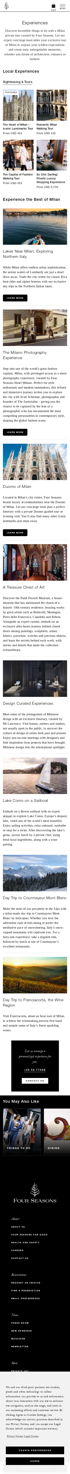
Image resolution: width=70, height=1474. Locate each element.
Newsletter (20, 1346)
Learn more (15, 298)
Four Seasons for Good (29, 1234)
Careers (17, 1250)
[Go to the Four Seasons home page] (6, 6)
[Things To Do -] (22, 1132)
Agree (35, 1461)
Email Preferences (25, 1298)
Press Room (20, 1323)
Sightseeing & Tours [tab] (17, 82)
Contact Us (35, 1081)
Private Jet (20, 1371)
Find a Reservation (25, 1290)
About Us (18, 1227)
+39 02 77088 (35, 1069)
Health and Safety (25, 1242)
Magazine (18, 1338)
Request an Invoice (26, 1282)
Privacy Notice (15, 1436)
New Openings (21, 1331)
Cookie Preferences (35, 1450)
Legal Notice (31, 1436)
